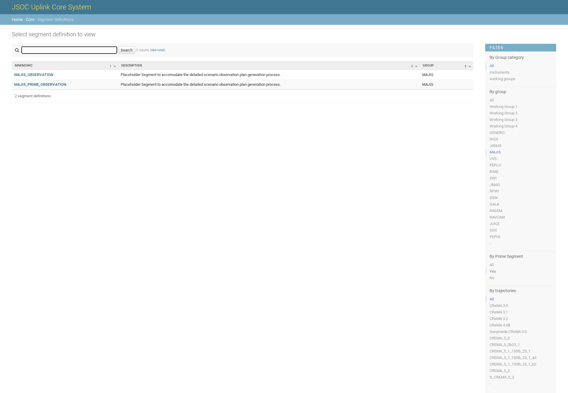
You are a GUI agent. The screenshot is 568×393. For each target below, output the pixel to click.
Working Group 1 (503, 106)
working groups (502, 79)
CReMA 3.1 (499, 312)
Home (17, 19)
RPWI (494, 191)
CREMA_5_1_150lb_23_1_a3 (513, 357)
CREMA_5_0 (500, 338)
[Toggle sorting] (115, 66)
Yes (493, 271)
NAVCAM (497, 217)
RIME (494, 171)
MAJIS (495, 152)
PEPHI (495, 236)
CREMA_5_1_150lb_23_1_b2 (513, 364)
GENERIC (497, 132)
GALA (494, 204)
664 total (157, 50)
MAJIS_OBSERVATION (33, 74)
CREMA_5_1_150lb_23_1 (510, 351)
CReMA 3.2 (499, 318)
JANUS (495, 145)
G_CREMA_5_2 (502, 377)
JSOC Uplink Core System (51, 7)
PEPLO (495, 165)
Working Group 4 (503, 126)
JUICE (495, 223)
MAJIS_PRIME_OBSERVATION (40, 84)
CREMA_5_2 (500, 370)
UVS (493, 158)
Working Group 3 (503, 119)
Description (131, 65)
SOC (493, 230)
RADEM (496, 210)
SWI (493, 178)
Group (428, 65)
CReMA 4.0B (500, 325)
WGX (494, 139)
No (492, 278)
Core (30, 19)
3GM (494, 197)
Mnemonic (24, 65)
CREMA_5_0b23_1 (505, 344)
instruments (500, 72)
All (492, 66)
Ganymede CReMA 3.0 (508, 331)
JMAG (495, 184)
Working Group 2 (503, 113)
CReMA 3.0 (499, 305)
